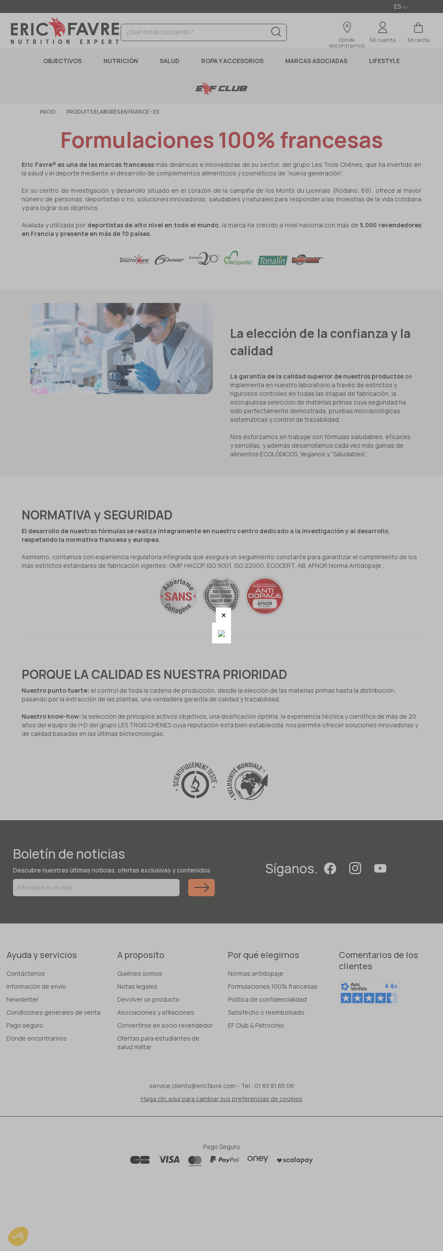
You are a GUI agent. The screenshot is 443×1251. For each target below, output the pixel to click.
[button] (223, 615)
